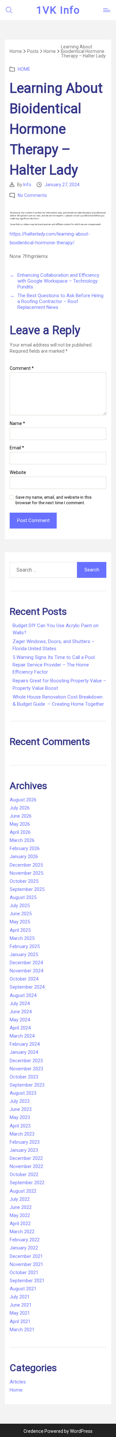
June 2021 (21, 1305)
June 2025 (21, 914)
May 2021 (20, 1313)
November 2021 (26, 1264)
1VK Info (58, 10)
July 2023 (20, 1101)
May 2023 (20, 1117)
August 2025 (23, 897)
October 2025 (24, 881)
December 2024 (26, 963)
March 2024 (22, 1036)
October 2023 (24, 1077)
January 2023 (24, 1150)
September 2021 (27, 1281)
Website (18, 472)
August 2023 (23, 1093)
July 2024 (20, 1003)
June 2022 (21, 1207)
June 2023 (21, 1109)
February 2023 (25, 1142)
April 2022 (20, 1223)
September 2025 (27, 889)
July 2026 (20, 808)
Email (17, 447)
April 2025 (20, 930)
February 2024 (25, 1044)
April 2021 (20, 1321)
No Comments (32, 195)
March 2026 (22, 840)
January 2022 (24, 1248)
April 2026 (20, 832)
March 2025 (22, 938)
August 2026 (23, 800)
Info (27, 184)
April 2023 (20, 1126)
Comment (22, 368)
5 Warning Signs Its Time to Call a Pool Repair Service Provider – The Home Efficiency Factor (54, 664)
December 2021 (26, 1256)
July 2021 (20, 1297)
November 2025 (26, 873)
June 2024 (21, 1012)
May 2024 (20, 1020)
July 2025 (20, 905)
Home (24, 69)
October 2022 (24, 1174)
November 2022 (26, 1166)
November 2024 (26, 971)
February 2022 (25, 1240)
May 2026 (20, 824)
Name (17, 423)
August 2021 (23, 1289)
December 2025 (26, 865)
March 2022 (22, 1232)
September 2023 (27, 1085)
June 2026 (21, 816)
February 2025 (25, 946)
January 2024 (24, 1052)
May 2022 (20, 1215)
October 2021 (24, 1272)
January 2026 (24, 856)
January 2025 (24, 954)
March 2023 (22, 1134)
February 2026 (25, 848)
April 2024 (20, 1028)
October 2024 (24, 979)
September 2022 (27, 1183)
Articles (18, 1382)
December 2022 (26, 1158)
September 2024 (27, 987)
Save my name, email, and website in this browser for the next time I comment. (53, 500)
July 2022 (20, 1199)
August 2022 (23, 1191)
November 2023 (26, 1069)
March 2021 (22, 1330)
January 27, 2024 (62, 184)
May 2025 (20, 922)
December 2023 (26, 1061)
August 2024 (23, 995)
